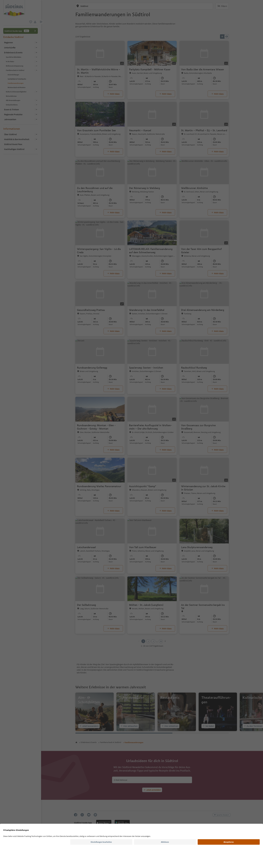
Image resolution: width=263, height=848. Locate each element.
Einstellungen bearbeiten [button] (101, 842)
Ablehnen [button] (165, 842)
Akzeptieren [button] (229, 842)
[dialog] (131, 424)
